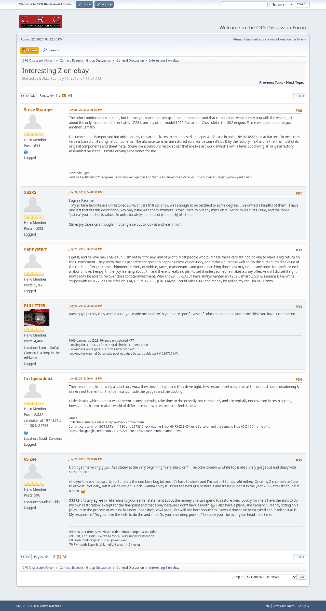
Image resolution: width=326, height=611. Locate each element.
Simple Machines (50, 605)
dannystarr (35, 249)
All (70, 95)
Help (267, 606)
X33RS (30, 192)
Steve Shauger (38, 109)
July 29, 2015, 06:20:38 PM (85, 306)
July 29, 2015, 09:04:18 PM (85, 378)
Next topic (295, 82)
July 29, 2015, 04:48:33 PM (85, 192)
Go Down (28, 96)
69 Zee (30, 459)
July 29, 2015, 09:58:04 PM (85, 459)
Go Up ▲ (304, 606)
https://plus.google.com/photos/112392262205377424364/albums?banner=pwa (125, 431)
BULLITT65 (34, 306)
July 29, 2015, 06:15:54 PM (85, 249)
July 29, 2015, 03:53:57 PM (85, 109)
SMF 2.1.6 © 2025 (27, 605)
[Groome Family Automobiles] (26, 432)
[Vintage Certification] (26, 151)
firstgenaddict (38, 378)
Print (300, 96)
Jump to (238, 576)
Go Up (25, 557)
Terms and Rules (283, 606)
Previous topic (271, 82)
